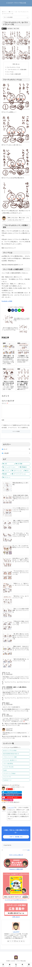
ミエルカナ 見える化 (8, 766)
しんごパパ (11, 807)
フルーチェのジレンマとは (13, 67)
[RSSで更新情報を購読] (24, 941)
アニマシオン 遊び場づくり (10, 760)
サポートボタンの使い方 (16, 855)
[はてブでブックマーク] (16, 310)
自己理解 (17, 28)
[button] (27, 17)
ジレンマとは (10, 71)
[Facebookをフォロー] (13, 941)
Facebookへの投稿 (7, 301)
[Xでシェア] (9, 310)
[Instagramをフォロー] (15, 941)
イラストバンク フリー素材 (10, 757)
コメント (5, 403)
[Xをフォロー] (10, 941)
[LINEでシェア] (19, 310)
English (5, 770)
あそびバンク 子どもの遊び (10, 750)
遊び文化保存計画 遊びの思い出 (11, 753)
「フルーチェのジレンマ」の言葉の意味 (16, 69)
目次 (14, 64)
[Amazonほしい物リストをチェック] (19, 941)
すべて (4, 28)
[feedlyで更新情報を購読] (22, 941)
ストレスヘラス (7, 776)
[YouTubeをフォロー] (17, 941)
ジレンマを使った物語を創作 (14, 74)
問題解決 (11, 28)
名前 (3, 420)
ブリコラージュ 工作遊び (9, 773)
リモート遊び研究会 (8, 763)
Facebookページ (7, 780)
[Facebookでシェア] (12, 310)
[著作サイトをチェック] (8, 941)
